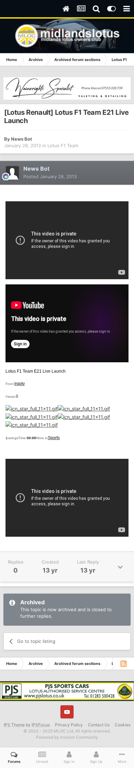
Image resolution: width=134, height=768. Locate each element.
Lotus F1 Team (62, 145)
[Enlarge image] (31, 408)
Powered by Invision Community (67, 737)
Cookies (123, 724)
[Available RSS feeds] (123, 663)
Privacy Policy (69, 724)
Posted (50, 176)
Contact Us (99, 724)
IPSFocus (41, 724)
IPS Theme (14, 724)
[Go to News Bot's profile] (12, 173)
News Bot (21, 139)
